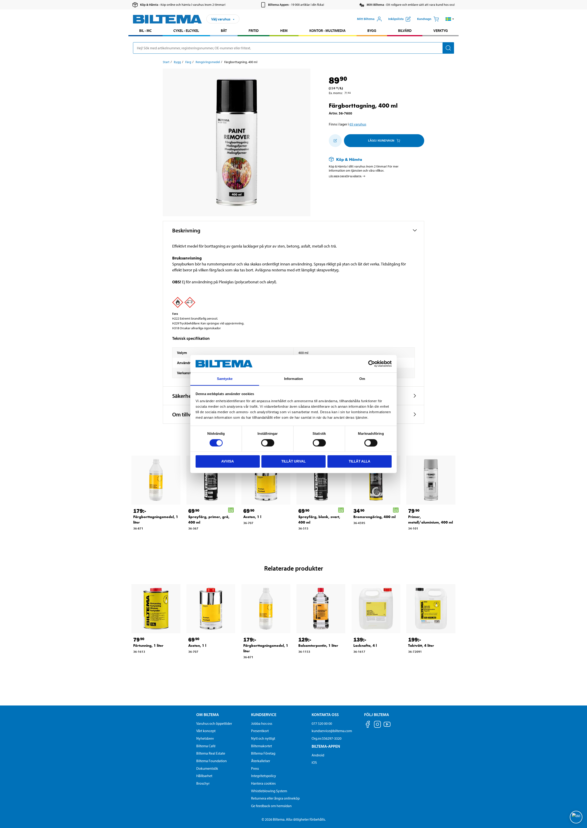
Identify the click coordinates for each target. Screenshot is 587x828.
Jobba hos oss (261, 723)
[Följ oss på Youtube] (387, 726)
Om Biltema (207, 714)
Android (318, 755)
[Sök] (448, 48)
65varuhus (357, 124)
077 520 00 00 (322, 723)
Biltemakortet (261, 746)
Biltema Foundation (211, 760)
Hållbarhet (204, 775)
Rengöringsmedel (208, 62)
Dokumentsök (207, 768)
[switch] (267, 442)
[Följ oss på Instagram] (377, 725)
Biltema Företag (263, 753)
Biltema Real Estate (210, 753)
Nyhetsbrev (205, 738)
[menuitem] (145, 31)
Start (166, 62)
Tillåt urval (293, 461)
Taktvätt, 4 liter (421, 645)
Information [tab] (293, 379)
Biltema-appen (326, 746)
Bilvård (405, 30)
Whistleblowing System (269, 791)
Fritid (254, 30)
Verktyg (440, 30)
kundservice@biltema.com (332, 730)
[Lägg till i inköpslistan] (335, 140)
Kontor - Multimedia (327, 30)
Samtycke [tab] (225, 379)
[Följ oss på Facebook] (367, 725)
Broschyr (203, 783)
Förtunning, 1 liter (148, 645)
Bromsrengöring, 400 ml (374, 516)
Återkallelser (260, 760)
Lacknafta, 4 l (365, 645)
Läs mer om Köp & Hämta (345, 176)
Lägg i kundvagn (381, 140)
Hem (284, 30)
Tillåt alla (359, 461)
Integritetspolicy (263, 775)
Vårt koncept (206, 730)
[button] (449, 19)
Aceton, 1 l (252, 516)
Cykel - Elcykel (186, 30)
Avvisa (227, 461)
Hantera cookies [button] (263, 783)
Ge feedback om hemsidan (271, 805)
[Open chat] (576, 817)
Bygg (371, 30)
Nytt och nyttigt (263, 738)
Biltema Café (206, 746)
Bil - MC (145, 30)
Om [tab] (362, 379)
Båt (224, 30)
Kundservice (263, 714)
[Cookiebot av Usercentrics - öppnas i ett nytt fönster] (372, 363)
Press (255, 768)
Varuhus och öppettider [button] (214, 723)
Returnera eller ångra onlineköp (275, 798)
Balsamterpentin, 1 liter (318, 645)
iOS (314, 762)
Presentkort (260, 730)
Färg (188, 62)
